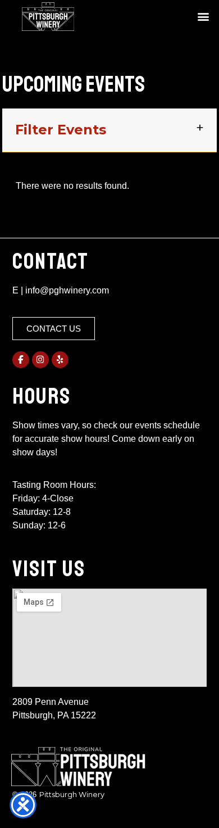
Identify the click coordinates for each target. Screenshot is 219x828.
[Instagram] (40, 359)
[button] (203, 16)
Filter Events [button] (60, 130)
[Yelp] (60, 359)
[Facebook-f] (20, 359)
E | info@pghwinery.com (60, 290)
